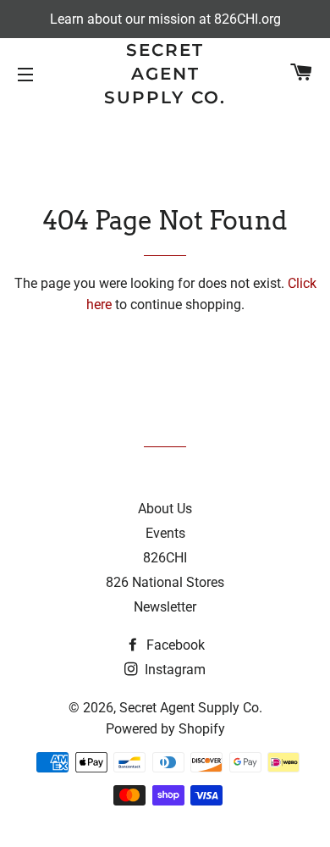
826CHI (165, 558)
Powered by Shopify (165, 729)
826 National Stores (165, 582)
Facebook (174, 645)
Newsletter (165, 607)
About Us (165, 509)
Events (165, 533)
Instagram (173, 670)
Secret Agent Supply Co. (165, 74)
